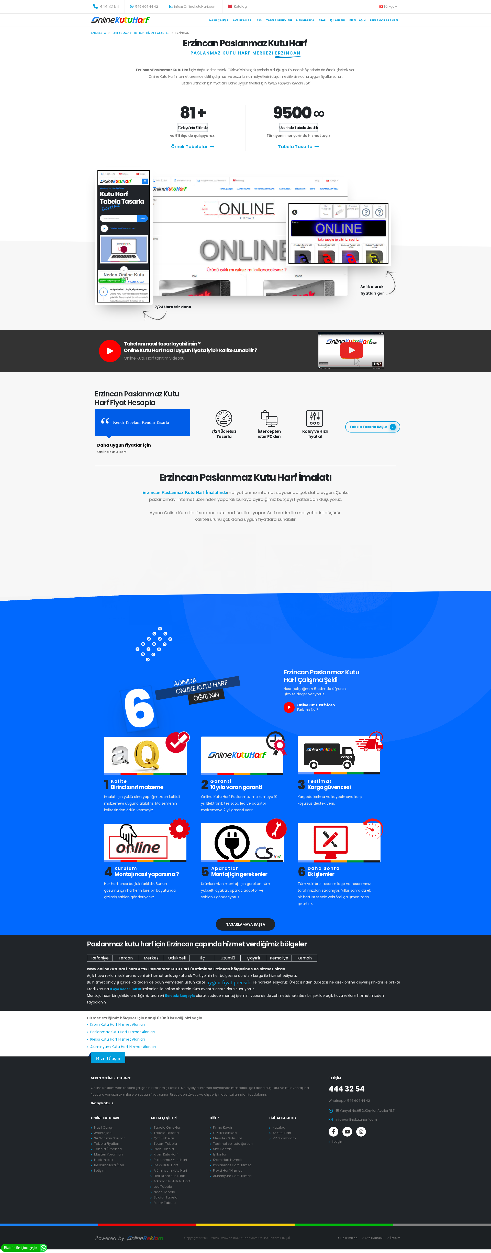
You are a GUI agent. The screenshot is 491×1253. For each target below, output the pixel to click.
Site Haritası (222, 1149)
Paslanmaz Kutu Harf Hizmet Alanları (122, 1031)
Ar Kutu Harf (282, 1133)
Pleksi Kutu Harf (166, 1165)
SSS (259, 20)
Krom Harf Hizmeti (227, 1160)
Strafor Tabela (165, 1197)
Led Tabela (163, 1186)
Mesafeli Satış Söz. (228, 1138)
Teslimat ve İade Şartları (233, 1143)
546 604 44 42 (146, 6)
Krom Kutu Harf (166, 1154)
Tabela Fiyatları (106, 1143)
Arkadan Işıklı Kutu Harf (172, 1181)
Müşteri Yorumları (108, 1154)
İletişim (100, 1170)
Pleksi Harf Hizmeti (227, 1170)
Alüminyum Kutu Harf (170, 1170)
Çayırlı (253, 958)
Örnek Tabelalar (189, 147)
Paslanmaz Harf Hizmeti (232, 1165)
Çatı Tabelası (164, 1138)
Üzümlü (227, 958)
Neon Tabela (164, 1192)
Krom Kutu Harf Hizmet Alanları (117, 1024)
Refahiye (100, 958)
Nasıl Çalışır (219, 20)
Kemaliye (279, 958)
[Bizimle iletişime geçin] (43, 1247)
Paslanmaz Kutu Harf (170, 1160)
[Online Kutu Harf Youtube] (347, 1132)
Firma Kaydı (222, 1127)
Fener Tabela (165, 1203)
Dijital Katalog (282, 1118)
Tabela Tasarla (295, 147)
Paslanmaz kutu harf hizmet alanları (141, 33)
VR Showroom (284, 1138)
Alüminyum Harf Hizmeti (232, 1176)
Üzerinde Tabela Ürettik (298, 127)
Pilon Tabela (164, 1149)
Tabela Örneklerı (279, 20)
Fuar (322, 20)
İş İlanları (337, 20)
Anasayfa (98, 33)
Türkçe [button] (389, 6)
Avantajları (242, 20)
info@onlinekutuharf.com (356, 1119)
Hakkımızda (305, 20)
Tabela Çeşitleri (163, 1118)
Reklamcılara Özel (384, 20)
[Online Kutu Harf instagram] (361, 1132)
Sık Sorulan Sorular (109, 1138)
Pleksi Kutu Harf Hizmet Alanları (117, 1039)
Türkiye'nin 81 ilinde (192, 127)
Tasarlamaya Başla (245, 924)
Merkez (151, 958)
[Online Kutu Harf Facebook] (333, 1132)
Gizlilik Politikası (225, 1133)
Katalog (240, 6)
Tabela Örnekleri (108, 1149)
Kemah (304, 958)
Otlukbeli (177, 958)
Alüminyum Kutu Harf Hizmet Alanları (123, 1046)
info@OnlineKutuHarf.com (195, 6)
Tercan (125, 958)
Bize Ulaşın (357, 20)
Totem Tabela (165, 1143)
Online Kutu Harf (105, 1118)
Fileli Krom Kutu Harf (169, 1176)
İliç (202, 958)
